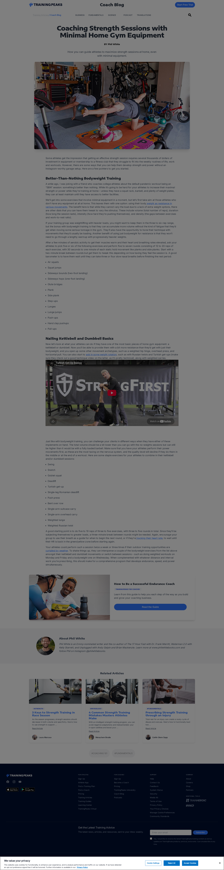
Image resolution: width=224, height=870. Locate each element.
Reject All (171, 863)
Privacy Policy (82, 867)
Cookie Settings (153, 863)
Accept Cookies (190, 863)
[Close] (220, 863)
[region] (112, 863)
